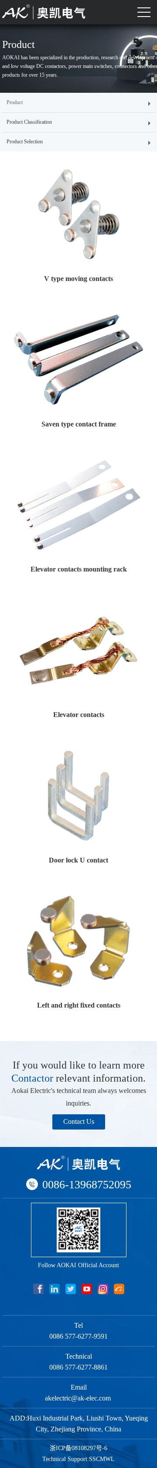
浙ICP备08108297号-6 (78, 1448)
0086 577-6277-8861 (78, 1367)
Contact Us (78, 1121)
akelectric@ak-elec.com (79, 1398)
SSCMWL (102, 1459)
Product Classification (29, 122)
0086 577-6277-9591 (78, 1336)
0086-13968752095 (86, 1184)
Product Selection (25, 142)
